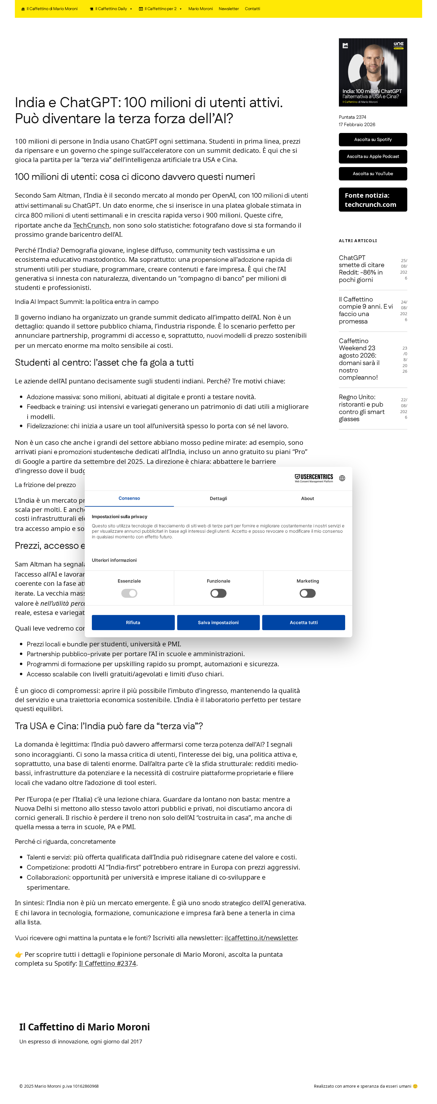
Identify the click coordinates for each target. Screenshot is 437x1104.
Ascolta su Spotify (373, 140)
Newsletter (229, 9)
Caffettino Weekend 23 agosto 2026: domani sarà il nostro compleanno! (359, 360)
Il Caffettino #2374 (107, 963)
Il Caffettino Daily (111, 9)
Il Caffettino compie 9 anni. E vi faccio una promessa (366, 311)
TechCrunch (91, 225)
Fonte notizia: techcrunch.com (371, 200)
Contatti (252, 9)
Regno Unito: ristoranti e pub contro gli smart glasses (361, 408)
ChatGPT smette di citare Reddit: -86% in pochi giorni (361, 269)
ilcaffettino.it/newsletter (260, 937)
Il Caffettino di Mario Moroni (52, 9)
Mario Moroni (200, 9)
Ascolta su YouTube (373, 174)
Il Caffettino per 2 (161, 9)
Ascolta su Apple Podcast (373, 156)
